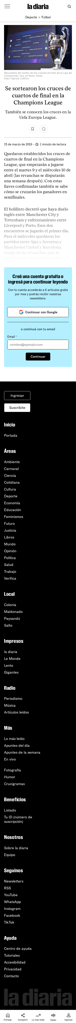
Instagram (12, 908)
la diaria (10, 652)
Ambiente (12, 462)
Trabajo (10, 571)
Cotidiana (12, 482)
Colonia (10, 605)
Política (10, 558)
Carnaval (11, 469)
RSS (7, 888)
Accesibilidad (15, 962)
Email (12, 337)
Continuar (38, 356)
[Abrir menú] (7, 6)
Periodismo (13, 698)
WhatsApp (12, 902)
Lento (8, 665)
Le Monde (12, 658)
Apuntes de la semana (22, 752)
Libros (9, 537)
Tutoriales (12, 955)
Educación (12, 510)
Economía (12, 503)
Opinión (10, 551)
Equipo (9, 855)
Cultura (10, 489)
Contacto (11, 976)
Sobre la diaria (16, 848)
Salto (8, 625)
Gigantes (11, 672)
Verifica (10, 578)
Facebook (12, 915)
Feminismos (13, 517)
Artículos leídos (16, 712)
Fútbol (46, 17)
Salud (8, 565)
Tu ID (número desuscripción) (18, 819)
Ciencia (10, 475)
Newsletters (13, 881)
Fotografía (12, 770)
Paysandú (12, 618)
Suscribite (17, 407)
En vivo (10, 759)
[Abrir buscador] (69, 6)
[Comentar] (43, 129)
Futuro (9, 523)
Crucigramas (14, 784)
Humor (9, 777)
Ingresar (17, 395)
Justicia (10, 530)
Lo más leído (14, 739)
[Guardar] (32, 129)
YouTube (11, 895)
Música (10, 705)
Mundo (10, 544)
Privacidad (12, 969)
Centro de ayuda (18, 948)
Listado (10, 810)
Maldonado (13, 611)
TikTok (9, 922)
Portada (10, 435)
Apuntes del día (17, 745)
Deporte (31, 17)
